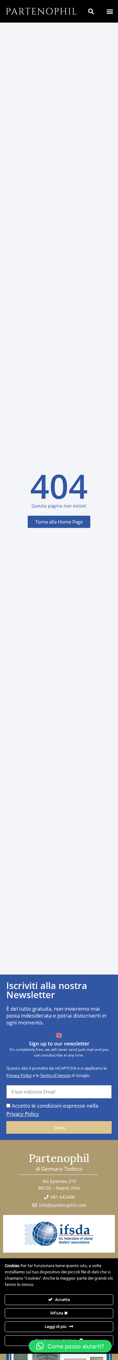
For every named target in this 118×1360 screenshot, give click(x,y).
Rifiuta (57, 1313)
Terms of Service (55, 1075)
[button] (109, 11)
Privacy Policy (19, 1075)
